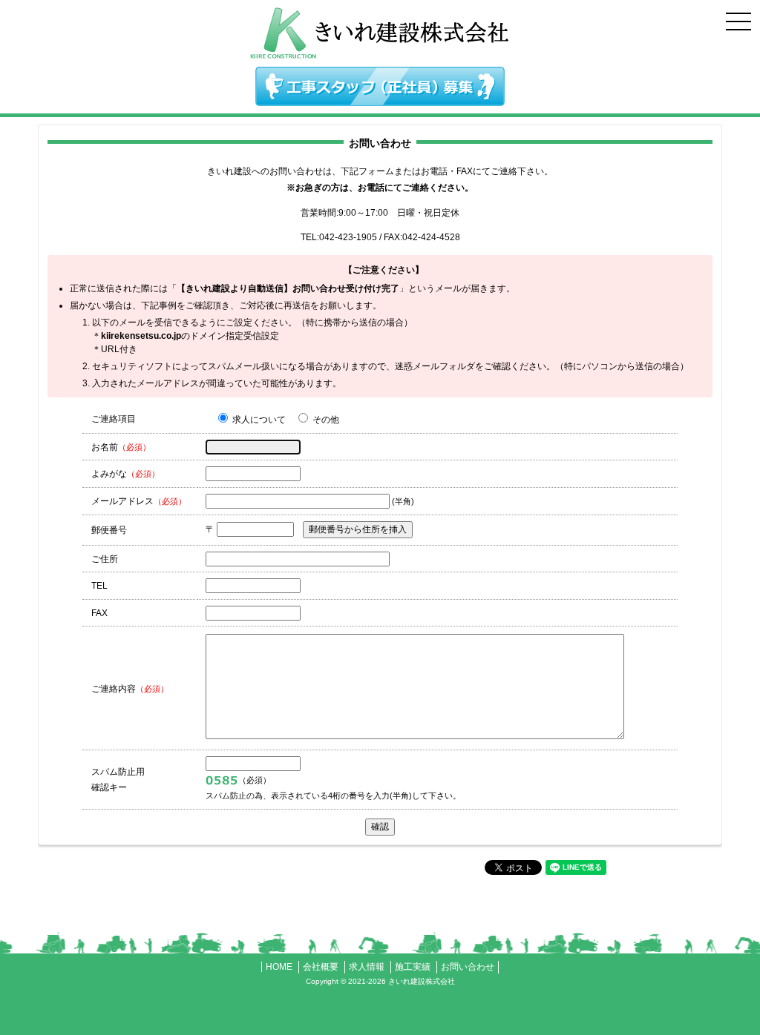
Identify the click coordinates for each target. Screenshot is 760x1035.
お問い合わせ (467, 967)
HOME (279, 967)
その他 (324, 419)
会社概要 (320, 967)
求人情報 (366, 967)
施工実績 (412, 967)
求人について (258, 419)
